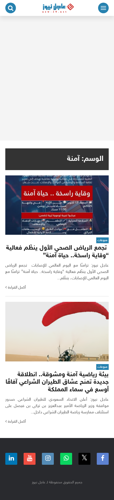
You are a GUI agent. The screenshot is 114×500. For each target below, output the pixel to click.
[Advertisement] (57, 78)
